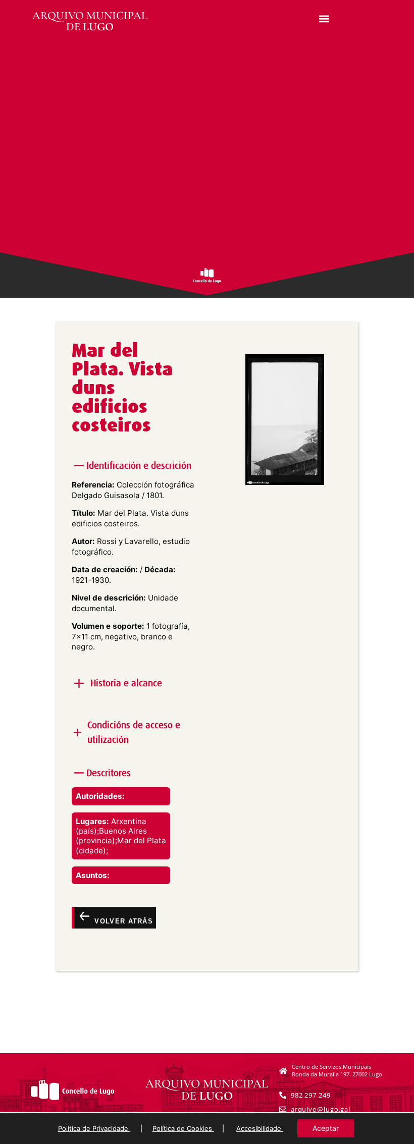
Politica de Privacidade (94, 1128)
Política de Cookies (183, 1128)
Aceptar (326, 1128)
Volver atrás (122, 921)
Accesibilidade (259, 1128)
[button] (324, 18)
